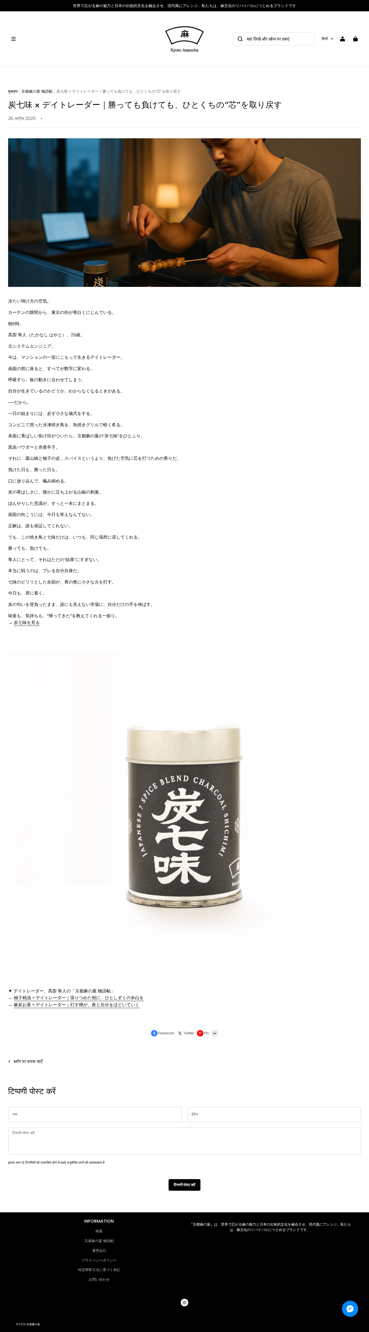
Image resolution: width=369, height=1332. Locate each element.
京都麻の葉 (33, 1324)
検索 (99, 1231)
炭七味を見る (27, 622)
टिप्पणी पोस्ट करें (184, 1184)
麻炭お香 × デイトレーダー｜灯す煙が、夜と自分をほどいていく (76, 1005)
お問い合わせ (99, 1279)
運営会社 (99, 1250)
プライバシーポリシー (99, 1260)
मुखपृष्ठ (13, 91)
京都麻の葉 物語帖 (37, 91)
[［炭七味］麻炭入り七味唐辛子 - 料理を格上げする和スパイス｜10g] (184, 980)
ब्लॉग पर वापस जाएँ (28, 1061)
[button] (84, 38)
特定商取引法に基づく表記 (99, 1269)
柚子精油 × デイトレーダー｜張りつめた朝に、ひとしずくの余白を (79, 998)
